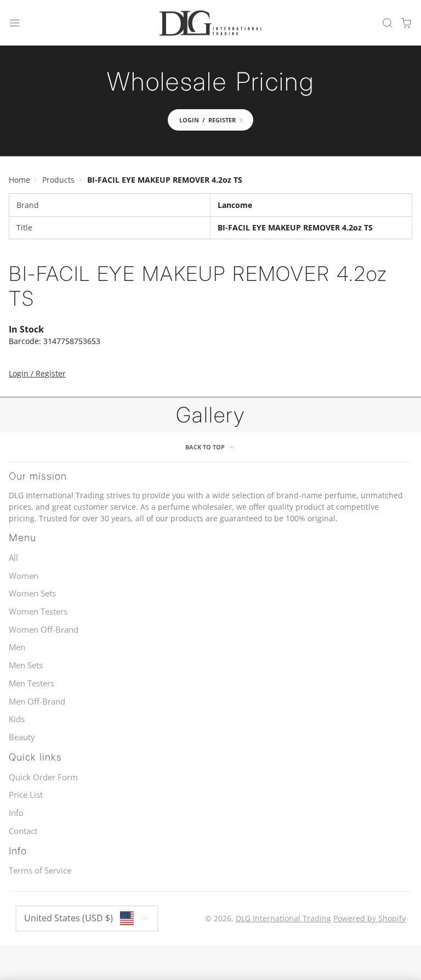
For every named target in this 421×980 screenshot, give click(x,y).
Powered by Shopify (369, 918)
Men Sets (26, 665)
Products (58, 179)
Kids (17, 719)
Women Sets (32, 593)
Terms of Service (40, 870)
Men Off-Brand (37, 701)
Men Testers (31, 683)
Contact (23, 831)
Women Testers (38, 611)
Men (17, 647)
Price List (26, 795)
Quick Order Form (43, 777)
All (13, 558)
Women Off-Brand (43, 629)
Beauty (22, 737)
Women (23, 576)
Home (19, 179)
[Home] (210, 23)
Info (16, 813)
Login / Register (37, 373)
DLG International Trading (283, 918)
